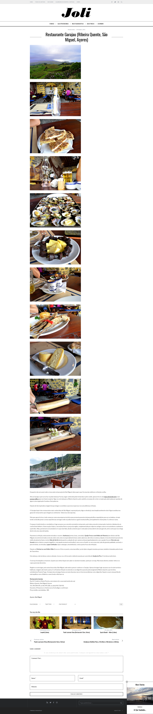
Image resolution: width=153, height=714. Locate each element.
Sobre (78, 2)
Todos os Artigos (40, 2)
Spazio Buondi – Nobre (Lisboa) (108, 632)
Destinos (140, 707)
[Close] (127, 682)
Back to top (117, 710)
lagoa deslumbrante (110, 497)
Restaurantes (71, 29)
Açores (32, 597)
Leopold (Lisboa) (44, 632)
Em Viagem (50, 2)
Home (31, 2)
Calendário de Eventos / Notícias (65, 2)
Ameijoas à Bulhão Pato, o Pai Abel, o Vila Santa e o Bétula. (101, 641)
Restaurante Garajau (36, 579)
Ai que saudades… (140, 709)
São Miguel (38, 597)
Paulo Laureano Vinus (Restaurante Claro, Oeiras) (76, 632)
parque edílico (34, 499)
